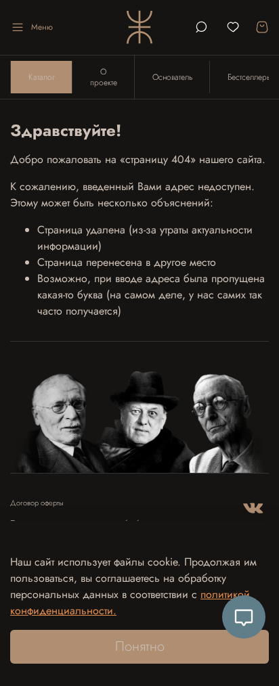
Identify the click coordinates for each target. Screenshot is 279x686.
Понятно (140, 646)
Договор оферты (37, 503)
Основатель (172, 77)
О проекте (103, 77)
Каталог (41, 77)
